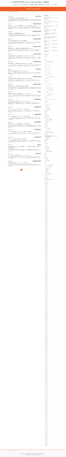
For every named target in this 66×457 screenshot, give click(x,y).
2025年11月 (46, 200)
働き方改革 (46, 113)
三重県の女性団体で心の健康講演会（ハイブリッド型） (19, 93)
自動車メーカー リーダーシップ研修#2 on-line (50, 47)
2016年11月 (46, 404)
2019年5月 (46, 347)
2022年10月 (46, 270)
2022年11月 (46, 268)
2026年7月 (46, 185)
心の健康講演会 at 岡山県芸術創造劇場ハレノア (17, 18)
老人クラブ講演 (47, 160)
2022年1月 (46, 287)
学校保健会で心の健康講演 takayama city (16, 33)
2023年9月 (46, 249)
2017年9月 (46, 385)
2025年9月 (46, 204)
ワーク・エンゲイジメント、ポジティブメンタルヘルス (51, 100)
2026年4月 (46, 191)
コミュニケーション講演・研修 (49, 76)
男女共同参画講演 (47, 109)
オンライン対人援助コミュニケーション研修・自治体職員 (19, 131)
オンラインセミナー (37, 99)
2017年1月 (46, 400)
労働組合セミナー (47, 115)
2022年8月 (46, 274)
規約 (14, 450)
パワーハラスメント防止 (48, 84)
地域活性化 (46, 126)
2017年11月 (46, 381)
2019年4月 (46, 349)
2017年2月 (46, 398)
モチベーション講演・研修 (48, 93)
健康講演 (39, 91)
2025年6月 (46, 210)
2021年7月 (46, 298)
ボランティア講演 (47, 130)
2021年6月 (46, 300)
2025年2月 (46, 217)
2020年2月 (46, 330)
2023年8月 (46, 251)
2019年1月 (46, 355)
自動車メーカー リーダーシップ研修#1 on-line (51, 50)
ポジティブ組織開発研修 (48, 166)
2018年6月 (46, 368)
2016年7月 (46, 411)
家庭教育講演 (47, 147)
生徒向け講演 (47, 149)
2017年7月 (46, 389)
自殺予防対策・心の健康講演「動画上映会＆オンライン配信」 (20, 63)
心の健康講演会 (38, 16)
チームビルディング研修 (48, 164)
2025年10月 (46, 202)
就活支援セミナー (47, 168)
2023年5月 (46, 257)
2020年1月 (46, 332)
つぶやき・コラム (47, 65)
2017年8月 (46, 387)
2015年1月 (46, 445)
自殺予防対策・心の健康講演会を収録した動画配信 (18, 86)
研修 (45, 162)
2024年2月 (46, 240)
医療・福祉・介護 (47, 117)
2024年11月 (46, 223)
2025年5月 (46, 212)
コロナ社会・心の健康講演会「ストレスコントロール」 (19, 155)
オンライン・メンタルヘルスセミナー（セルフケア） (19, 108)
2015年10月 (46, 428)
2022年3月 (46, 283)
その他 (46, 63)
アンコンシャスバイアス (48, 67)
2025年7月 (46, 208)
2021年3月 (46, 306)
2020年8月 (46, 319)
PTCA (46, 145)
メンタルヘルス (47, 86)
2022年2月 (46, 285)
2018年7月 (46, 366)
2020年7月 (46, 321)
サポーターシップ (47, 80)
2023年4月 (46, 259)
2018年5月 (46, 370)
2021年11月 (46, 291)
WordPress (29, 454)
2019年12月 (46, 334)
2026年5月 (46, 189)
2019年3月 (46, 351)
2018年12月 (46, 357)
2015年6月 (46, 436)
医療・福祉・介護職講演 (48, 119)
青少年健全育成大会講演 (48, 151)
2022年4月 (46, 281)
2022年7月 (46, 276)
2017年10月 (46, 383)
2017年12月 (46, 379)
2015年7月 (46, 434)
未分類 (46, 153)
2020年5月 (46, 325)
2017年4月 (46, 394)
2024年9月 (46, 227)
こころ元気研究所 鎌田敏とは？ (49, 61)
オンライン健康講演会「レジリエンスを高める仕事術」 (19, 116)
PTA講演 (46, 143)
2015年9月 (46, 430)
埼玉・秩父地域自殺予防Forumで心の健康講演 (17, 40)
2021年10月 (46, 293)
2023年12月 (46, 244)
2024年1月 (46, 242)
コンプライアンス (47, 78)
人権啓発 (46, 102)
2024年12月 (46, 221)
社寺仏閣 (46, 175)
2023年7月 (46, 253)
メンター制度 (46, 91)
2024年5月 (46, 234)
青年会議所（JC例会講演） (48, 179)
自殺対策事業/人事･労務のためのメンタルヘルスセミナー (19, 101)
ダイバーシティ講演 (48, 104)
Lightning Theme (33, 454)
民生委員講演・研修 (48, 121)
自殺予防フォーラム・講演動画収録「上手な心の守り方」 (19, 123)
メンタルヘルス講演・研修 (36, 31)
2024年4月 (46, 236)
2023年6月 (46, 255)
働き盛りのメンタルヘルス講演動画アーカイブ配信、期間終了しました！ (23, 25)
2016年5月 (46, 415)
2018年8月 (46, 364)
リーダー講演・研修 (47, 95)
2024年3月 (46, 238)
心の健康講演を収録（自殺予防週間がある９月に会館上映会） (20, 78)
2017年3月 (46, 396)
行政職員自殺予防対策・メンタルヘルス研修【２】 (18, 162)
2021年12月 (46, 289)
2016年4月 (46, 417)
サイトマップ (11, 450)
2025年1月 (46, 219)
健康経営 (46, 111)
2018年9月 (46, 362)
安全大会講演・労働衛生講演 (49, 132)
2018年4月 (46, 372)
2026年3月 (46, 193)
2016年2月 (46, 421)
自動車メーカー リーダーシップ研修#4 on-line (50, 40)
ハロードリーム (47, 82)
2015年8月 (46, 432)
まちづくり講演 (47, 128)
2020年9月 (46, 317)
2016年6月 (46, 413)
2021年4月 (46, 304)
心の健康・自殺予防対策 (37, 23)
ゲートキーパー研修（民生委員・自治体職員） (17, 138)
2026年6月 (46, 187)
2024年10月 (46, 225)
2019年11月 (46, 336)
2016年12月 (46, 402)
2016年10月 (46, 406)
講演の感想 (46, 177)
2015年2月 (46, 443)
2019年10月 (46, 338)
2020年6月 (46, 323)
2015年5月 (46, 438)
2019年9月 (46, 340)
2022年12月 (46, 266)
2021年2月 (46, 308)
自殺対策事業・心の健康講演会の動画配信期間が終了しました (20, 48)
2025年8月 (46, 206)
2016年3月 (46, 419)
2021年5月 (46, 302)
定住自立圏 (46, 134)
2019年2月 (46, 353)
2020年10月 (46, 315)
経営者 (46, 97)
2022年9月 (46, 272)
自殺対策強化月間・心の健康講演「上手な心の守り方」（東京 (20, 55)
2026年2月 (46, 195)
